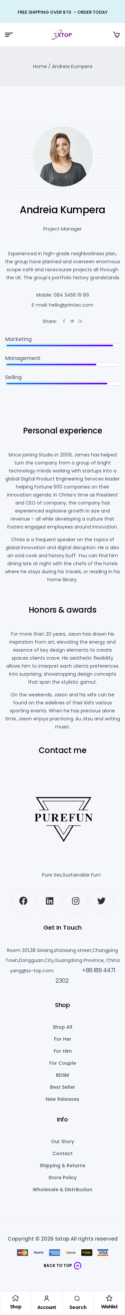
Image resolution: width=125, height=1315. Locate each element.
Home (40, 66)
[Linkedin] (49, 900)
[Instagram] (75, 900)
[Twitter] (101, 900)
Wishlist (109, 1306)
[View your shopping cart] (116, 34)
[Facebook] (23, 900)
